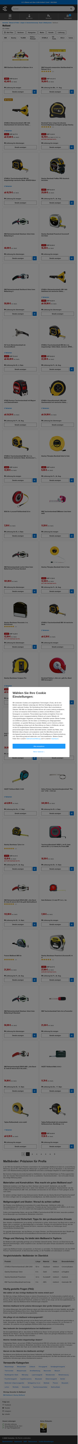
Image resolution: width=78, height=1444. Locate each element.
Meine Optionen (39, 752)
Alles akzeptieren (39, 746)
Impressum (54, 738)
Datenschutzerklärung (33, 738)
